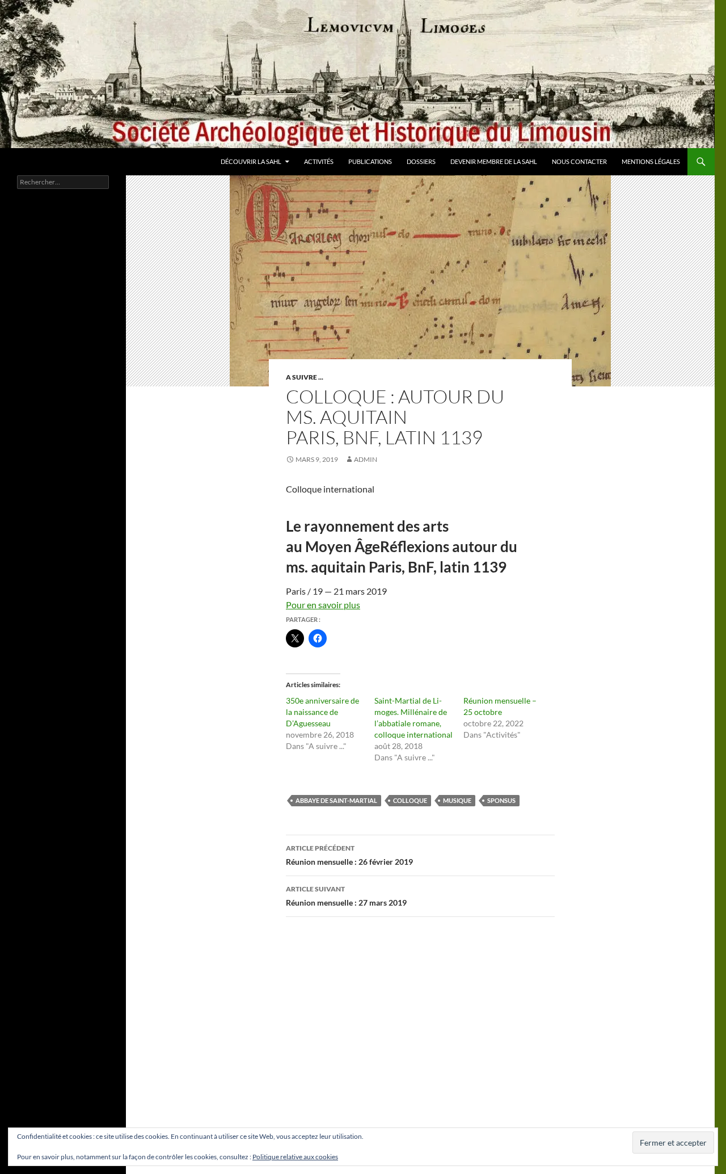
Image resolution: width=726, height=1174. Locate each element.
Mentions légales (651, 161)
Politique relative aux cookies (295, 1156)
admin (365, 459)
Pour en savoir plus (323, 604)
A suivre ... (304, 377)
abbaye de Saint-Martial (336, 800)
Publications (370, 161)
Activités (319, 161)
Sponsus (501, 800)
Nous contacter (579, 161)
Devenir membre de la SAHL (493, 161)
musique (457, 800)
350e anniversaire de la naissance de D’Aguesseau (322, 712)
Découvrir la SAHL (251, 161)
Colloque (410, 800)
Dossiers (421, 161)
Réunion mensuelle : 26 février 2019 (349, 855)
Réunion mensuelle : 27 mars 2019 (346, 896)
